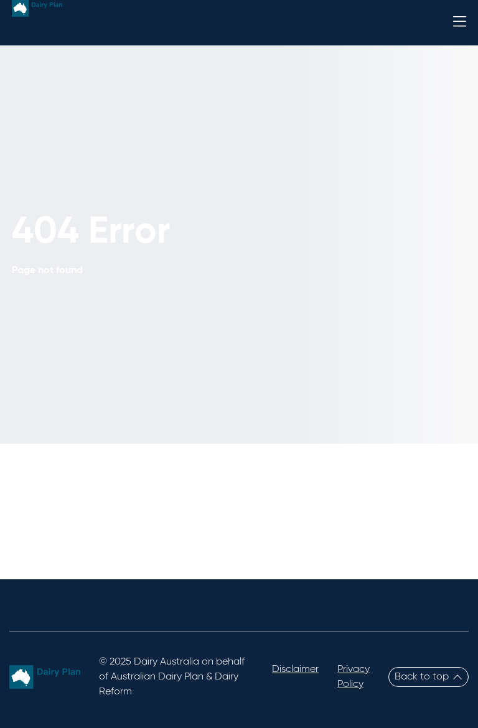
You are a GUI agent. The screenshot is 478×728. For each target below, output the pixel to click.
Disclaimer (295, 669)
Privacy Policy (353, 677)
